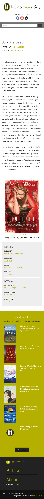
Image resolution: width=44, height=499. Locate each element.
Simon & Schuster (16, 254)
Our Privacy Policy (12, 484)
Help (27, 14)
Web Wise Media (37, 496)
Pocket (6, 254)
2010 (10, 261)
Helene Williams (17, 50)
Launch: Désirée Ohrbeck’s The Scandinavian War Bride (30, 368)
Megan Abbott (17, 47)
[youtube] (22, 18)
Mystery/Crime (9, 267)
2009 (6, 261)
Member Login (19, 14)
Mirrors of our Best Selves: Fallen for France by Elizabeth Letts (29, 328)
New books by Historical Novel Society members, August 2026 (29, 389)
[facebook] (17, 18)
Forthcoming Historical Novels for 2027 (29, 428)
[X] (26, 18)
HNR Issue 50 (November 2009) (15, 288)
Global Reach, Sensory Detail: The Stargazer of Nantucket (29, 409)
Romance (19, 267)
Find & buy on (22, 234)
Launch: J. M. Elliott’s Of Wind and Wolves (29, 347)
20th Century (9, 274)
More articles (22, 450)
